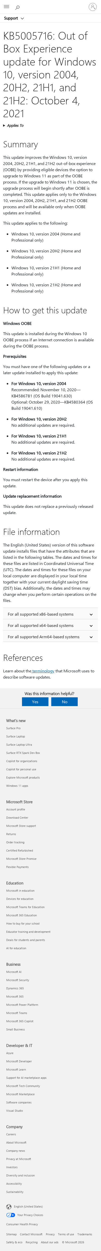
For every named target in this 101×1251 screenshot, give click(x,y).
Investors (12, 1167)
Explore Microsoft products (23, 777)
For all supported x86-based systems (41, 614)
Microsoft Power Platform (22, 1005)
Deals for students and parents (25, 940)
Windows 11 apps (17, 786)
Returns (11, 834)
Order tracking (15, 842)
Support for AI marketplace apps (26, 1078)
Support (11, 18)
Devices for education (19, 899)
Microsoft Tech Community (23, 1086)
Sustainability (14, 1192)
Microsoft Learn (16, 1069)
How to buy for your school (23, 923)
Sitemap (11, 1234)
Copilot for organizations (21, 761)
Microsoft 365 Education (21, 915)
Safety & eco (14, 1242)
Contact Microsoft (31, 1234)
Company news (15, 1151)
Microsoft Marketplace (20, 1094)
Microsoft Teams (16, 1013)
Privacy (50, 1234)
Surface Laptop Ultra (19, 744)
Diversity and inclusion (20, 1175)
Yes (35, 701)
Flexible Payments (17, 867)
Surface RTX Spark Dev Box (23, 753)
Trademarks (84, 1234)
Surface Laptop (15, 736)
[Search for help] (18, 7)
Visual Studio (14, 1110)
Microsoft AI (13, 972)
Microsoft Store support (21, 826)
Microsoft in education (20, 890)
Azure (9, 1053)
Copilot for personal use (21, 769)
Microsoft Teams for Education (25, 907)
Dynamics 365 (15, 988)
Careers (11, 1134)
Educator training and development (28, 932)
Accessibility (14, 1183)
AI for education (16, 948)
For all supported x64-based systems (41, 625)
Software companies (19, 1102)
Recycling (32, 1242)
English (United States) (28, 1206)
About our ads (50, 1242)
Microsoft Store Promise (21, 859)
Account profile (15, 809)
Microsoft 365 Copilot (19, 1021)
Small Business (15, 1029)
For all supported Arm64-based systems (44, 636)
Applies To (15, 125)
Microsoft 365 (15, 996)
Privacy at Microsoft (18, 1159)
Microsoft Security (17, 980)
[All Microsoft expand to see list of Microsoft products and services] (6, 7)
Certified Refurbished (19, 850)
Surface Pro (13, 728)
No (64, 701)
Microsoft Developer (19, 1061)
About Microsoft (16, 1142)
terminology (42, 670)
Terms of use (66, 1234)
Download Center (17, 817)
